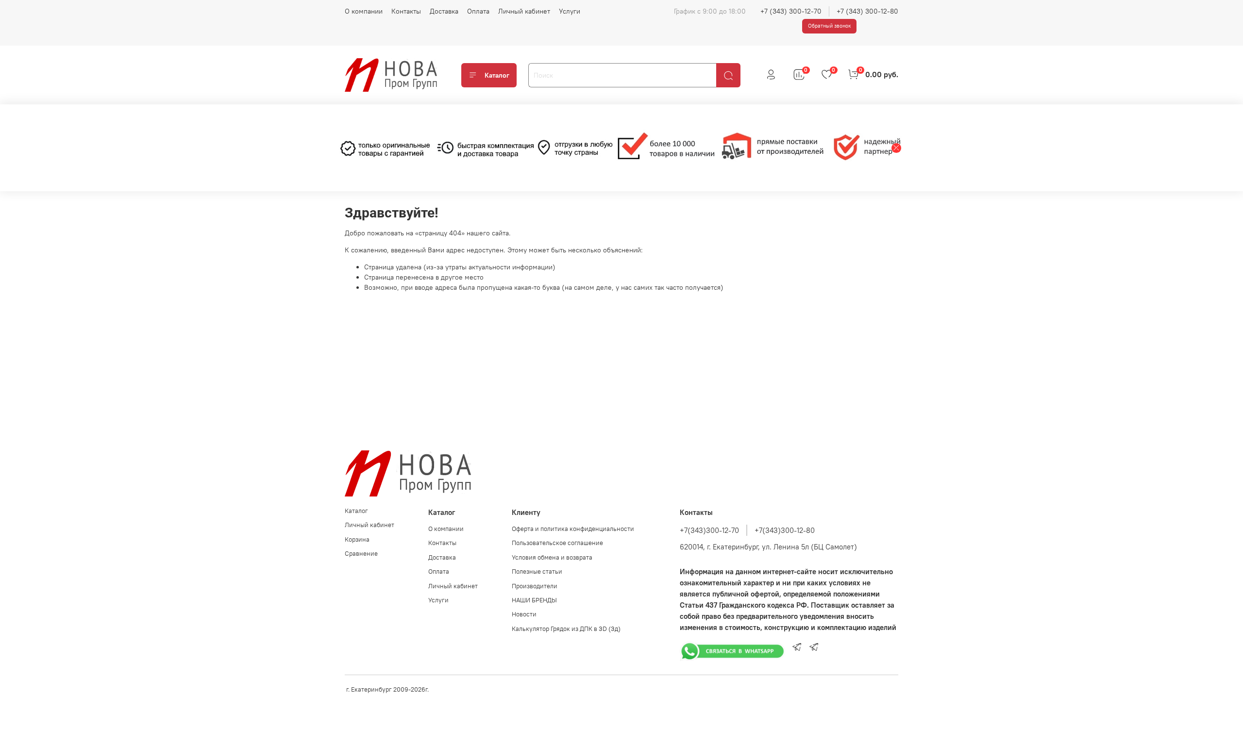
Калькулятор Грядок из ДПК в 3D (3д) (566, 628)
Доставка (444, 11)
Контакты (406, 11)
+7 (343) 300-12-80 (867, 11)
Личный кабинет (524, 11)
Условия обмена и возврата (552, 557)
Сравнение (361, 553)
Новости (524, 614)
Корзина (357, 539)
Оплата (478, 11)
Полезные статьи (537, 571)
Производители (534, 586)
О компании (364, 11)
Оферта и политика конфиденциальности (573, 528)
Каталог (497, 75)
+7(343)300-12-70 (709, 530)
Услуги (569, 11)
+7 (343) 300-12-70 (791, 11)
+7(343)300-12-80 (785, 530)
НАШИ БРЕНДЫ (534, 600)
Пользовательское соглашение (557, 543)
